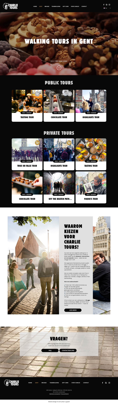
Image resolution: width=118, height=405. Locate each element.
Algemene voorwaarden (54, 393)
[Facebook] (104, 5)
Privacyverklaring (65, 393)
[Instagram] (109, 5)
